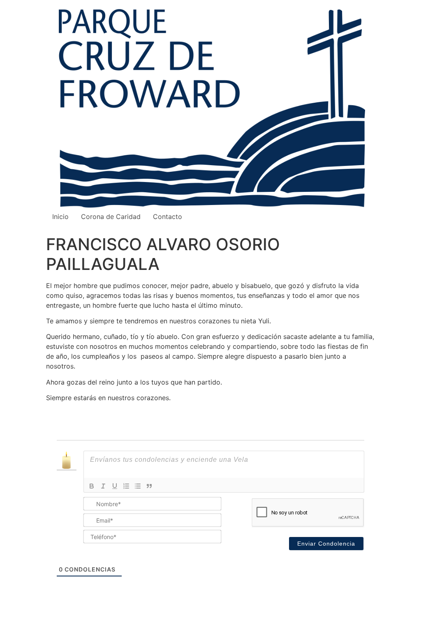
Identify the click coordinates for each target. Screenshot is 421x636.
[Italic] (103, 486)
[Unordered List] (137, 486)
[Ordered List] (126, 486)
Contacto (167, 216)
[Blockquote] (149, 486)
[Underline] (114, 486)
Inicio (60, 216)
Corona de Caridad (111, 216)
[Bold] (91, 486)
